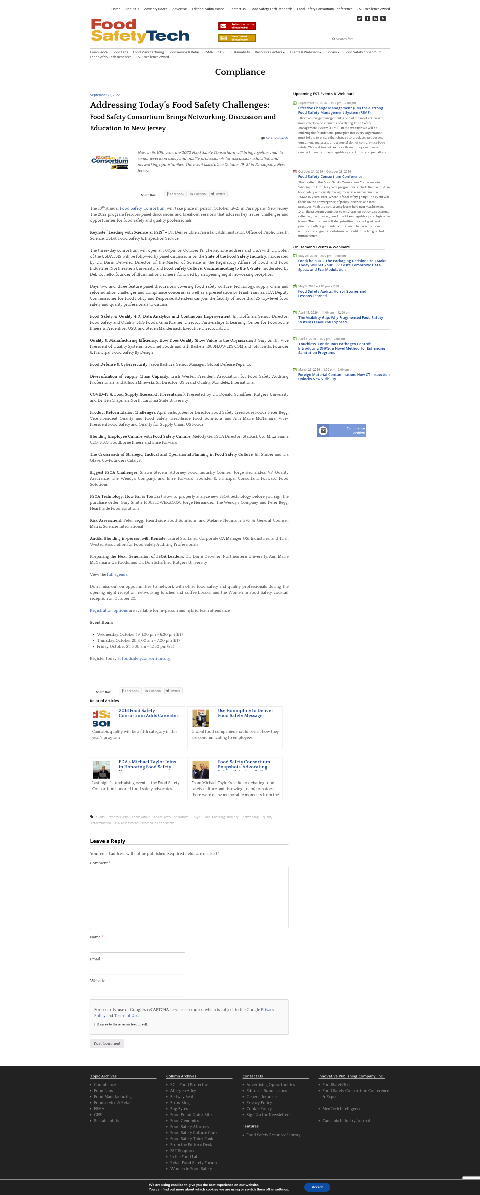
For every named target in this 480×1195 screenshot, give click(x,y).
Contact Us (238, 9)
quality (267, 817)
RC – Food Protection (190, 1084)
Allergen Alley (183, 1090)
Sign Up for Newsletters (268, 1114)
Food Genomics (184, 1120)
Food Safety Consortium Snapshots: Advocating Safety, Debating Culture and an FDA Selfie (244, 769)
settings (281, 1189)
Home (116, 9)
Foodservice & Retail (184, 52)
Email (96, 959)
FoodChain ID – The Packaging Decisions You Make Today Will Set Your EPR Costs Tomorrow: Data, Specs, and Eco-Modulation (342, 265)
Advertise (179, 9)
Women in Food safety (158, 823)
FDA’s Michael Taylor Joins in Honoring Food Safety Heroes (147, 767)
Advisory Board (156, 9)
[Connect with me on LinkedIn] (375, 18)
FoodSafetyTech (337, 1084)
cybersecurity (118, 817)
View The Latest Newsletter (237, 38)
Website (97, 981)
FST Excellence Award (374, 9)
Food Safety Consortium (363, 52)
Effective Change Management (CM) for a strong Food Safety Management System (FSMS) (340, 110)
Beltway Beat (181, 1096)
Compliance (99, 52)
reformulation (101, 823)
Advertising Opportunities (270, 1084)
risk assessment (126, 823)
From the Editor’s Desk (191, 1144)
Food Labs (120, 52)
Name (96, 937)
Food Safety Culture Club (193, 1132)
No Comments (277, 138)
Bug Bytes (179, 1108)
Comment (100, 863)
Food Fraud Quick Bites (191, 1114)
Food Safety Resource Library (273, 1135)
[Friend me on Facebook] (367, 18)
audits (100, 817)
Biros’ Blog (180, 1102)
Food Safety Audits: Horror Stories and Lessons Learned (332, 293)
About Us (132, 9)
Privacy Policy (259, 1102)
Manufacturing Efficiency (221, 817)
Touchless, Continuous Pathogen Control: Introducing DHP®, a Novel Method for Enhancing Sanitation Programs (341, 348)
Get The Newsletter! (237, 26)
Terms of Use (126, 1015)
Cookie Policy (259, 1108)
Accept (317, 1187)
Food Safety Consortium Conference (324, 9)
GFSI (221, 52)
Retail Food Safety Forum (193, 1162)
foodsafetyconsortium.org (146, 658)
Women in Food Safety (191, 1168)
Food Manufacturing (148, 52)
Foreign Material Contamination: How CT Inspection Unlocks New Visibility (344, 376)
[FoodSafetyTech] (140, 36)
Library (331, 52)
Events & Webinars (304, 52)
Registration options (109, 610)
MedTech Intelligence (341, 1108)
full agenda (117, 574)
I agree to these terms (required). (123, 1024)
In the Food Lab (184, 1156)
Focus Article (141, 817)
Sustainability (240, 52)
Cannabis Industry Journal (346, 1120)
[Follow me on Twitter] (359, 18)
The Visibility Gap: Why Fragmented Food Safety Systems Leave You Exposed (340, 319)
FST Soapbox (182, 1150)
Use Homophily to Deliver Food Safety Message (245, 713)
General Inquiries (262, 1096)
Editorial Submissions (208, 9)
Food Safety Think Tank (191, 1138)
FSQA (196, 817)
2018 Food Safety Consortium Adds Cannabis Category (148, 715)
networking (250, 817)
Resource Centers (268, 52)
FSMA (208, 52)
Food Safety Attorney (189, 1126)
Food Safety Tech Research (271, 9)
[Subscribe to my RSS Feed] (383, 18)
